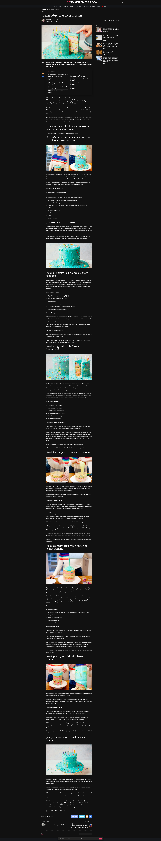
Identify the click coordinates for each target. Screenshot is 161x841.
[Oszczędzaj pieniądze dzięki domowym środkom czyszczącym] (99, 37)
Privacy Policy (73, 838)
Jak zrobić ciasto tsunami (56, 79)
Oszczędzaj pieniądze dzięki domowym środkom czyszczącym (110, 37)
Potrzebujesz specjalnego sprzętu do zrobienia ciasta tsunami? (80, 75)
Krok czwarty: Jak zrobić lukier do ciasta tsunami (57, 87)
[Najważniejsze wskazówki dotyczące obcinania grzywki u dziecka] (99, 29)
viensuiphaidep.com (82, 2)
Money (104, 40)
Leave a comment (86, 834)
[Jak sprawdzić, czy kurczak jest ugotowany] (99, 52)
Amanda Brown (49, 19)
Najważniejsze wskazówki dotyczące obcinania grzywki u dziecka (111, 29)
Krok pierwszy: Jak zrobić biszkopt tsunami (80, 79)
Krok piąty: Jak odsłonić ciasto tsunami (79, 87)
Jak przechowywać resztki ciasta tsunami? (57, 91)
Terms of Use (80, 838)
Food (43, 11)
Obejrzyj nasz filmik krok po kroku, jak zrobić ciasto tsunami (58, 75)
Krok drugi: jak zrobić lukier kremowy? (56, 83)
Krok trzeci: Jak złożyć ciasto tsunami (78, 83)
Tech (104, 48)
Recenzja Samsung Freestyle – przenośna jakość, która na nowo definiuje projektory (111, 45)
